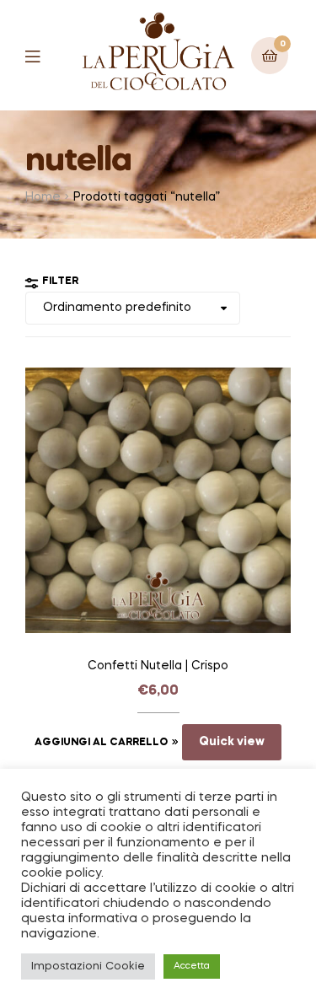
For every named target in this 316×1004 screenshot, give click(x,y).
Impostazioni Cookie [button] (88, 966)
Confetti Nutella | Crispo (158, 666)
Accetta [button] (192, 966)
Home (43, 197)
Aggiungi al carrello (101, 743)
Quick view (232, 742)
